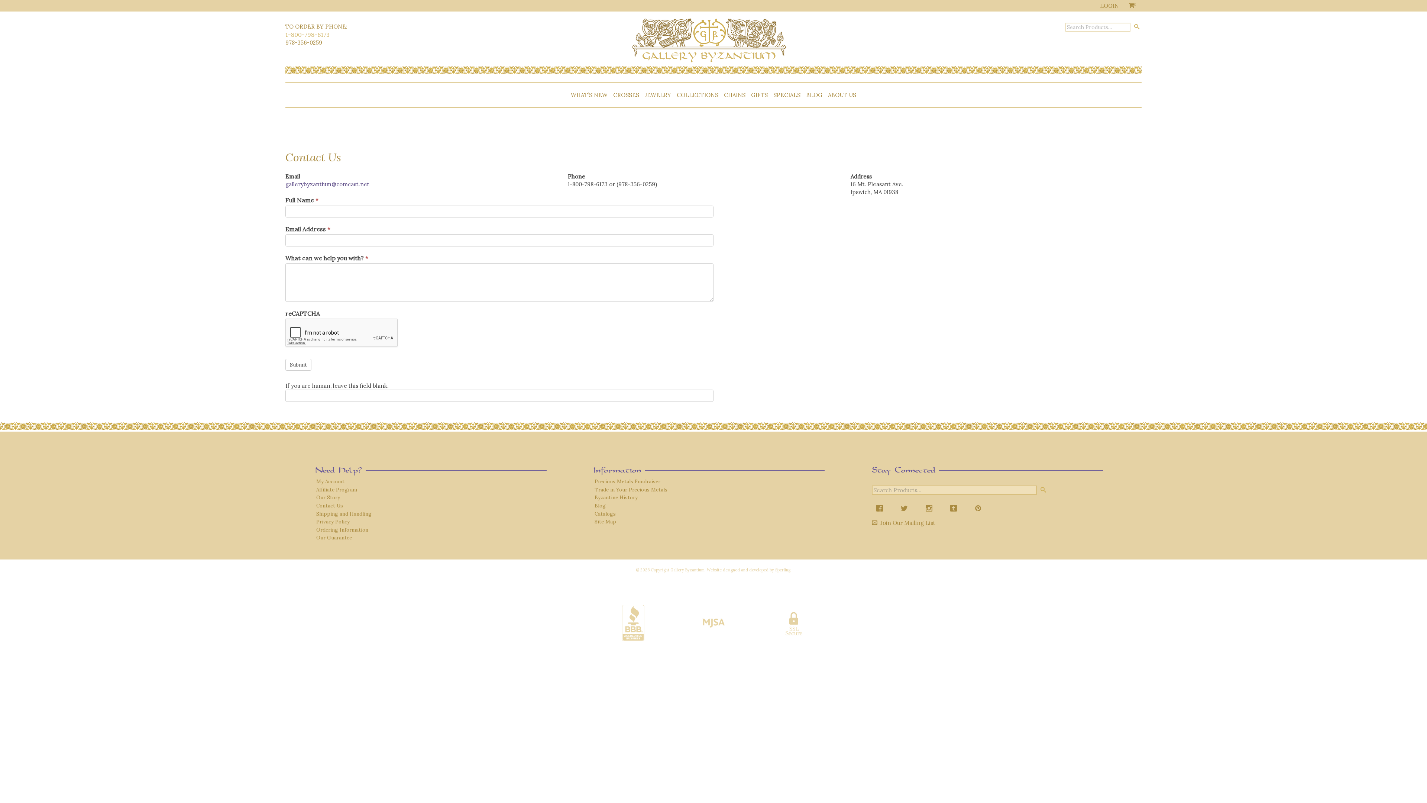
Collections (697, 95)
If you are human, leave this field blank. (337, 385)
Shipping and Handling (344, 513)
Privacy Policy (333, 521)
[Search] (1137, 27)
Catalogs (605, 513)
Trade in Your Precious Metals (631, 489)
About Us (842, 95)
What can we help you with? (326, 258)
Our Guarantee (334, 537)
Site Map (605, 521)
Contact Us (329, 505)
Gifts (759, 95)
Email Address (307, 229)
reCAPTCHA (302, 313)
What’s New (589, 95)
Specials (786, 95)
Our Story (328, 497)
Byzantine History (616, 497)
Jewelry (658, 95)
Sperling (782, 570)
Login (1109, 5)
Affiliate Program (336, 489)
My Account (330, 481)
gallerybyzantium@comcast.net (327, 184)
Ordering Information (342, 529)
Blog (814, 95)
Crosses (626, 95)
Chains (734, 95)
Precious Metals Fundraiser (627, 481)
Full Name (301, 200)
